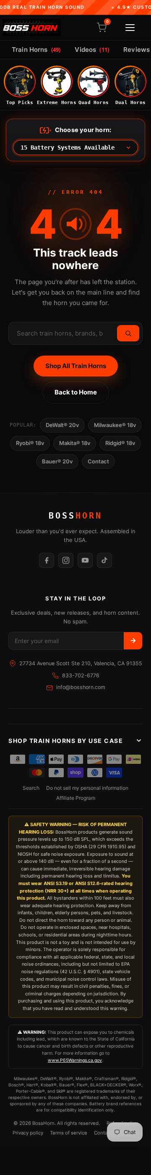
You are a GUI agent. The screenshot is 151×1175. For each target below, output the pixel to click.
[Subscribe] (133, 640)
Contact (98, 461)
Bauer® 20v (57, 461)
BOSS (75, 516)
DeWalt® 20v (62, 425)
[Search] (128, 333)
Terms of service (68, 1133)
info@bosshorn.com (80, 687)
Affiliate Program (75, 798)
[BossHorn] (32, 27)
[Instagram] (65, 560)
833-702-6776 (80, 675)
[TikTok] (104, 560)
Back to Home (76, 392)
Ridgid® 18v (120, 443)
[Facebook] (46, 560)
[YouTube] (85, 560)
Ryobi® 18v (30, 443)
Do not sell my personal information (87, 788)
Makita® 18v (74, 443)
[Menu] (130, 28)
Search (31, 788)
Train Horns (36, 49)
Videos (92, 49)
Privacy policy (28, 1133)
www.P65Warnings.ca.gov (75, 1060)
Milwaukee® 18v (115, 425)
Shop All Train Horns (75, 366)
